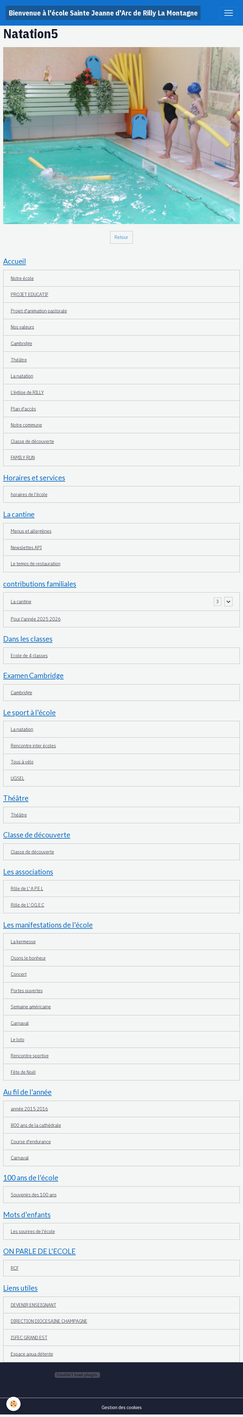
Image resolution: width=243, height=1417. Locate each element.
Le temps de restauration (35, 563)
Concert (19, 974)
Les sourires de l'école (33, 1231)
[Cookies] (13, 1404)
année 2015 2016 (29, 1108)
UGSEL (17, 778)
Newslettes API (26, 547)
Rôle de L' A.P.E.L (27, 888)
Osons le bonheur (28, 958)
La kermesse (23, 941)
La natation (22, 376)
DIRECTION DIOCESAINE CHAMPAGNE (49, 1321)
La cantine (21, 601)
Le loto (17, 1039)
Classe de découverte (32, 441)
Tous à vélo (22, 761)
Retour (121, 237)
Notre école (22, 278)
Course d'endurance (31, 1141)
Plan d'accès (23, 408)
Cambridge (21, 343)
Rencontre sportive (30, 1055)
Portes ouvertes (27, 990)
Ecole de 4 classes (29, 655)
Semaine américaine (31, 1006)
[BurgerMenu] (228, 13)
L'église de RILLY (27, 392)
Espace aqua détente (32, 1354)
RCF (15, 1268)
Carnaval (20, 1023)
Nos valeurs (22, 327)
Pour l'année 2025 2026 (36, 619)
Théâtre (19, 359)
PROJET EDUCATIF (29, 294)
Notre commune (26, 425)
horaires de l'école (29, 494)
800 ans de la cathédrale (36, 1125)
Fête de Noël (23, 1072)
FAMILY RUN (23, 457)
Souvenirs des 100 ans (34, 1194)
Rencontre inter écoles (33, 745)
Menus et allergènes (31, 531)
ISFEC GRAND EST (29, 1337)
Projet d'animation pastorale (39, 310)
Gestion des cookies (122, 1407)
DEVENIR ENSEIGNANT (33, 1305)
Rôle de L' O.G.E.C (27, 905)
